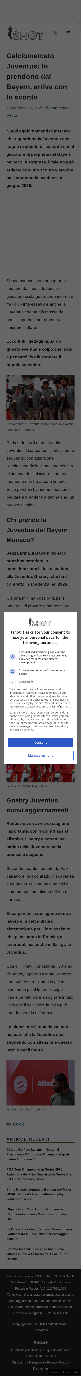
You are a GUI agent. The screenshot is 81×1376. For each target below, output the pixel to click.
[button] (41, 682)
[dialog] (40, 688)
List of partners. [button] (61, 706)
